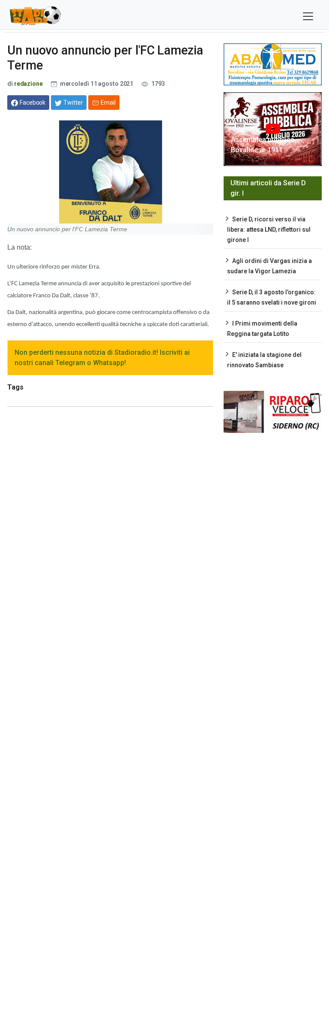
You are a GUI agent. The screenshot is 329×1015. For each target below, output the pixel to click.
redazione (28, 83)
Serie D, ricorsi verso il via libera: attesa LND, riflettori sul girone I (269, 229)
